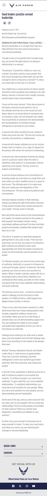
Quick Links (10, 446)
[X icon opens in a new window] (20, 486)
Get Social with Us (23, 464)
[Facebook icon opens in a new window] (13, 486)
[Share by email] (9, 23)
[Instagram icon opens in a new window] (27, 486)
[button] (4, 5)
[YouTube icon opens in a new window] (34, 486)
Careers (8, 452)
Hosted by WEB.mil (23, 493)
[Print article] (4, 23)
